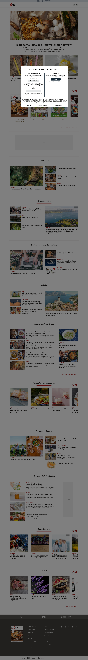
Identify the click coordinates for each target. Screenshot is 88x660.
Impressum (28, 105)
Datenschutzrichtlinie (42, 105)
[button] (56, 79)
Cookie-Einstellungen (58, 105)
